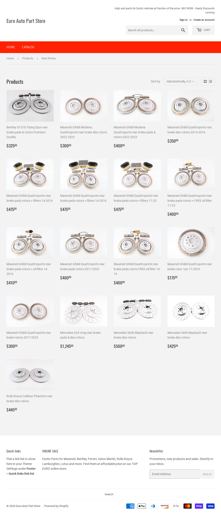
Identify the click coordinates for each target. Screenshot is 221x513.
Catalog (28, 47)
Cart (206, 30)
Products (27, 58)
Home (10, 47)
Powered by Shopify (56, 506)
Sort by (155, 81)
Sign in (184, 19)
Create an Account (204, 19)
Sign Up (207, 474)
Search (109, 494)
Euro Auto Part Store (25, 20)
